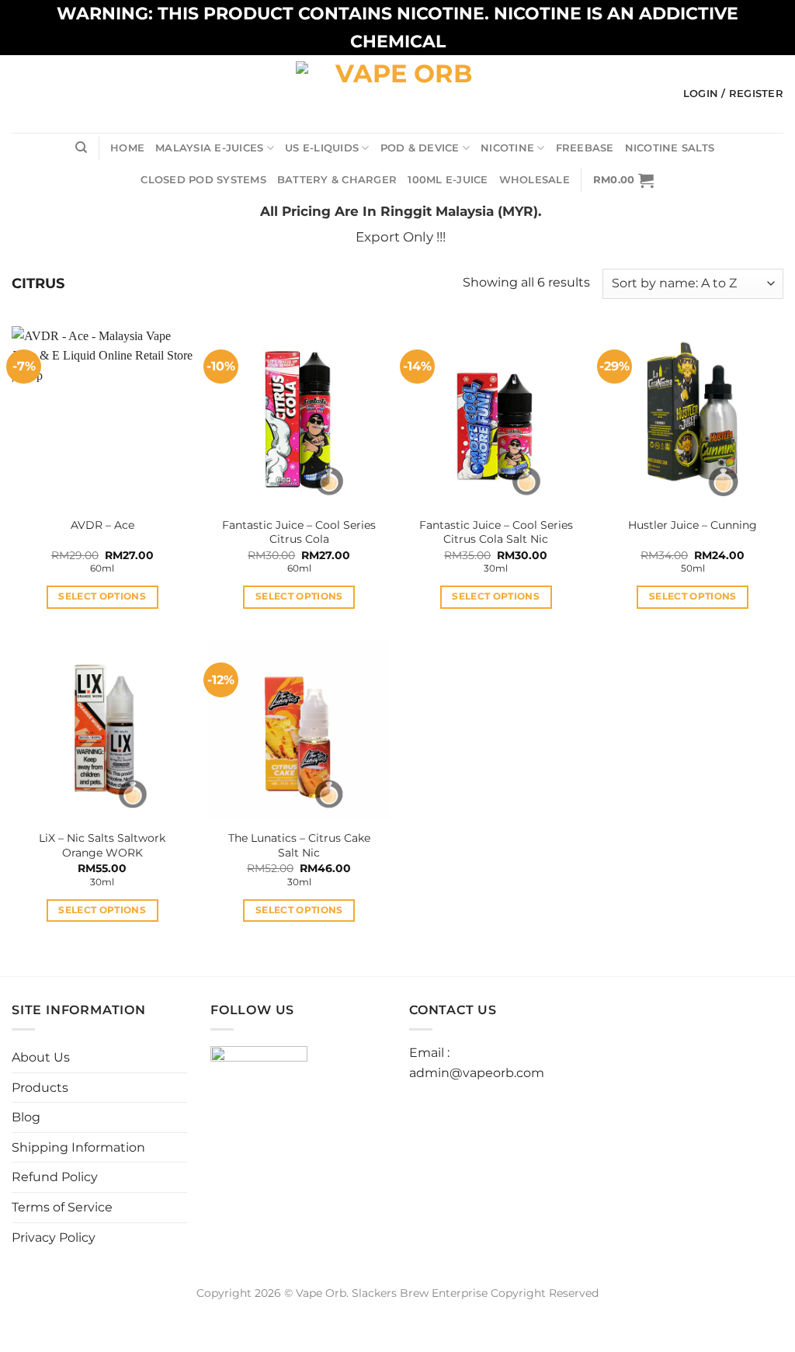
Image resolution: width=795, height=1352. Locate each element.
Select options (102, 596)
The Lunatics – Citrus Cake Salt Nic (299, 845)
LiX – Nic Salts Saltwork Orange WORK (102, 845)
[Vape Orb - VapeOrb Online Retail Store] (398, 93)
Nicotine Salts (670, 148)
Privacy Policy (53, 1237)
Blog (26, 1117)
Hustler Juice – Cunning (692, 525)
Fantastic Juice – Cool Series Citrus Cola (299, 532)
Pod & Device (420, 148)
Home (127, 148)
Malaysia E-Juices (209, 148)
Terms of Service (62, 1207)
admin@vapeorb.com (476, 1072)
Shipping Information (78, 1147)
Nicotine (507, 148)
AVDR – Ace (102, 525)
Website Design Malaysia (398, 1311)
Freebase (585, 148)
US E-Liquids (322, 148)
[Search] (81, 147)
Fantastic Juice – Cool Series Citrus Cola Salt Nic (496, 532)
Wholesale (534, 180)
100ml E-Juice (448, 180)
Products (40, 1087)
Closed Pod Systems (203, 180)
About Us (41, 1057)
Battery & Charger (337, 180)
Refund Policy (55, 1177)
